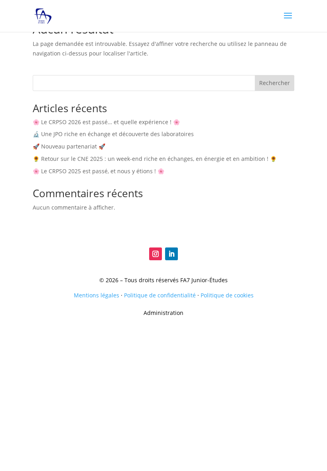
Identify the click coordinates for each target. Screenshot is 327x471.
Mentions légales (96, 295)
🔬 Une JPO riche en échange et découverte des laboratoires (113, 134)
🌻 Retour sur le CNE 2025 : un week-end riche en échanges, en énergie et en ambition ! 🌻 (155, 158)
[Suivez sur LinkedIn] (171, 253)
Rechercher (274, 83)
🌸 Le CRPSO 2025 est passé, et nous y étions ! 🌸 (98, 171)
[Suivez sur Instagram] (155, 253)
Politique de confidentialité (160, 295)
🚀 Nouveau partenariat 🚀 (69, 146)
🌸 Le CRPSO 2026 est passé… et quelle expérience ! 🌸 (106, 122)
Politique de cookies (227, 295)
